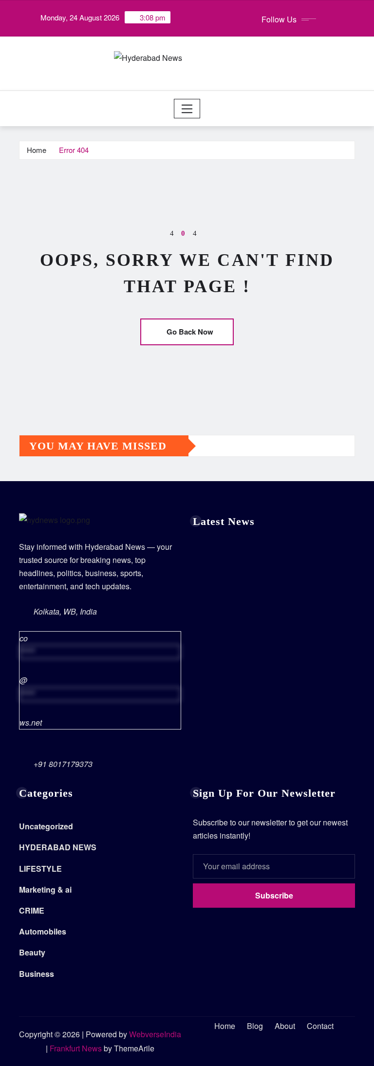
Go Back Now (190, 331)
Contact (320, 1025)
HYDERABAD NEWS (57, 847)
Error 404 (74, 150)
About (285, 1025)
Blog (255, 1025)
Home (36, 150)
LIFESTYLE (40, 868)
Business (36, 973)
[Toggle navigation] (187, 108)
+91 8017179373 (63, 763)
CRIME (31, 910)
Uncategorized (46, 826)
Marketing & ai (45, 889)
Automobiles (42, 931)
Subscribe (274, 895)
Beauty (32, 952)
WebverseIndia (155, 1034)
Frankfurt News (76, 1048)
